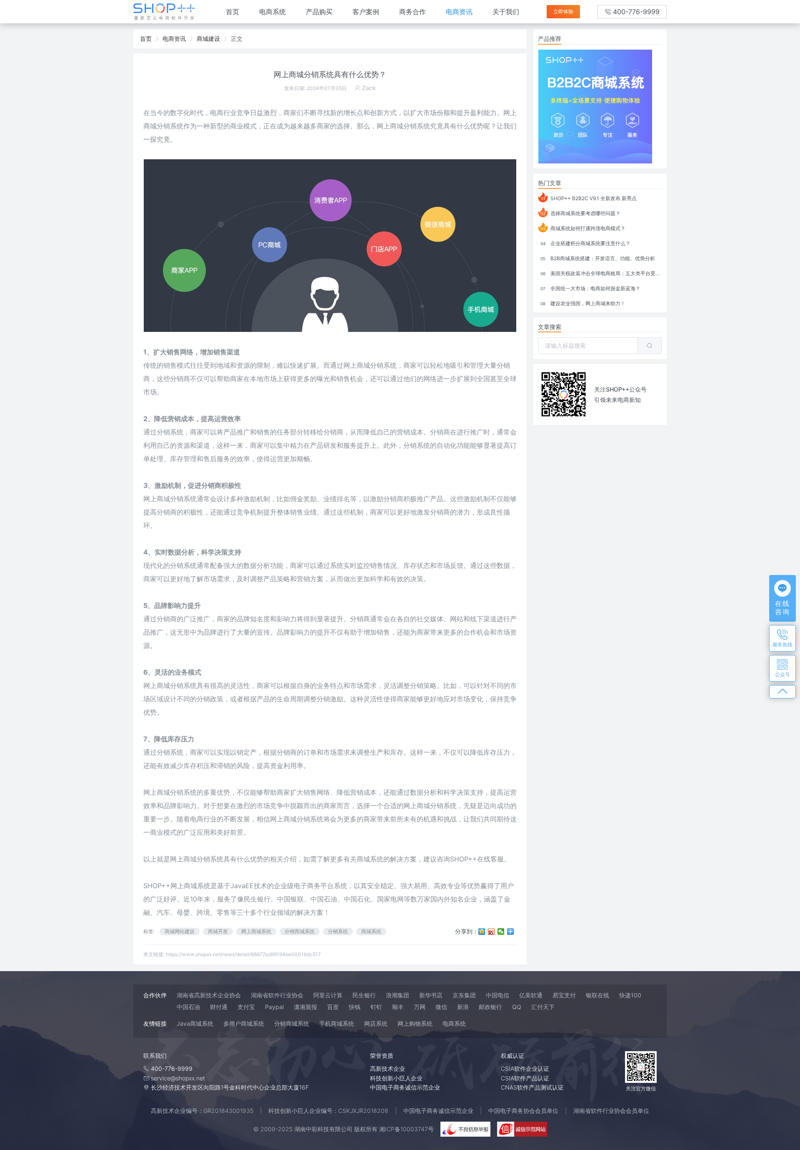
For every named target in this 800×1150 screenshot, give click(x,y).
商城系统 (371, 931)
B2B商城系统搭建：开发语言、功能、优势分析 (597, 258)
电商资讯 (459, 12)
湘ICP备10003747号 (406, 1128)
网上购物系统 (415, 1023)
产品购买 (319, 12)
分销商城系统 (300, 931)
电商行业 (223, 112)
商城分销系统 (203, 859)
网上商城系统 (256, 931)
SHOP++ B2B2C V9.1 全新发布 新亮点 (589, 198)
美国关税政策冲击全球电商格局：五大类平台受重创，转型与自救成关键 (601, 273)
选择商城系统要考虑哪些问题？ (580, 213)
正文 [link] (236, 38)
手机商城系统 (336, 1023)
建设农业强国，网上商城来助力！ (582, 303)
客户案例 (365, 12)
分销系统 (183, 499)
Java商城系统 (195, 1023)
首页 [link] (146, 38)
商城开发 (218, 931)
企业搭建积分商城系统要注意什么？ (585, 243)
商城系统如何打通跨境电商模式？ (582, 228)
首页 (232, 12)
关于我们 (505, 12)
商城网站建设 (180, 931)
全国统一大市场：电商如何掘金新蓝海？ (590, 288)
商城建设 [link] (208, 38)
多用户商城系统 (243, 1023)
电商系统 (272, 12)
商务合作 (412, 12)
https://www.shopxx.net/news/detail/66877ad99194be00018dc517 (243, 954)
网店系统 (376, 1023)
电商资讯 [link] (174, 38)
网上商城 (156, 685)
